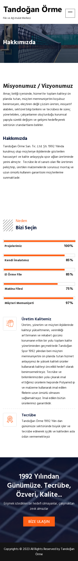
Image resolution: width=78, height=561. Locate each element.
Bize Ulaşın (39, 522)
